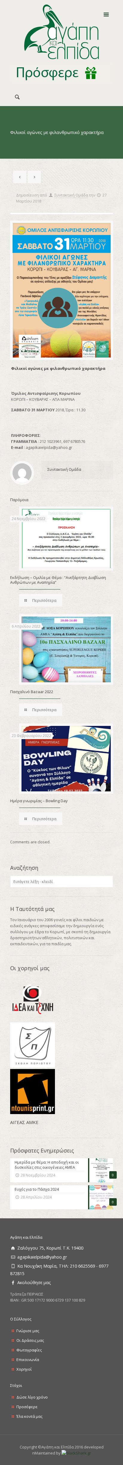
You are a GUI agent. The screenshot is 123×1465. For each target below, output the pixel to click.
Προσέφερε (27, 1406)
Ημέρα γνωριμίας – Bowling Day (39, 800)
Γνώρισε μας (27, 1330)
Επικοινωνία (27, 1359)
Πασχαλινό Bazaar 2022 (31, 691)
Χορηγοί (24, 1369)
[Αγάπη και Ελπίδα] (62, 32)
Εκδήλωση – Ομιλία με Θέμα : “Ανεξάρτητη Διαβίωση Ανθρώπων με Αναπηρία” (58, 580)
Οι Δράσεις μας (30, 1340)
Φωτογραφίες (29, 1350)
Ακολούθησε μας (34, 1282)
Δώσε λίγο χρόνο (32, 1397)
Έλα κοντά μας (29, 1416)
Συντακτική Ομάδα (71, 195)
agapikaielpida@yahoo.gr (42, 1257)
